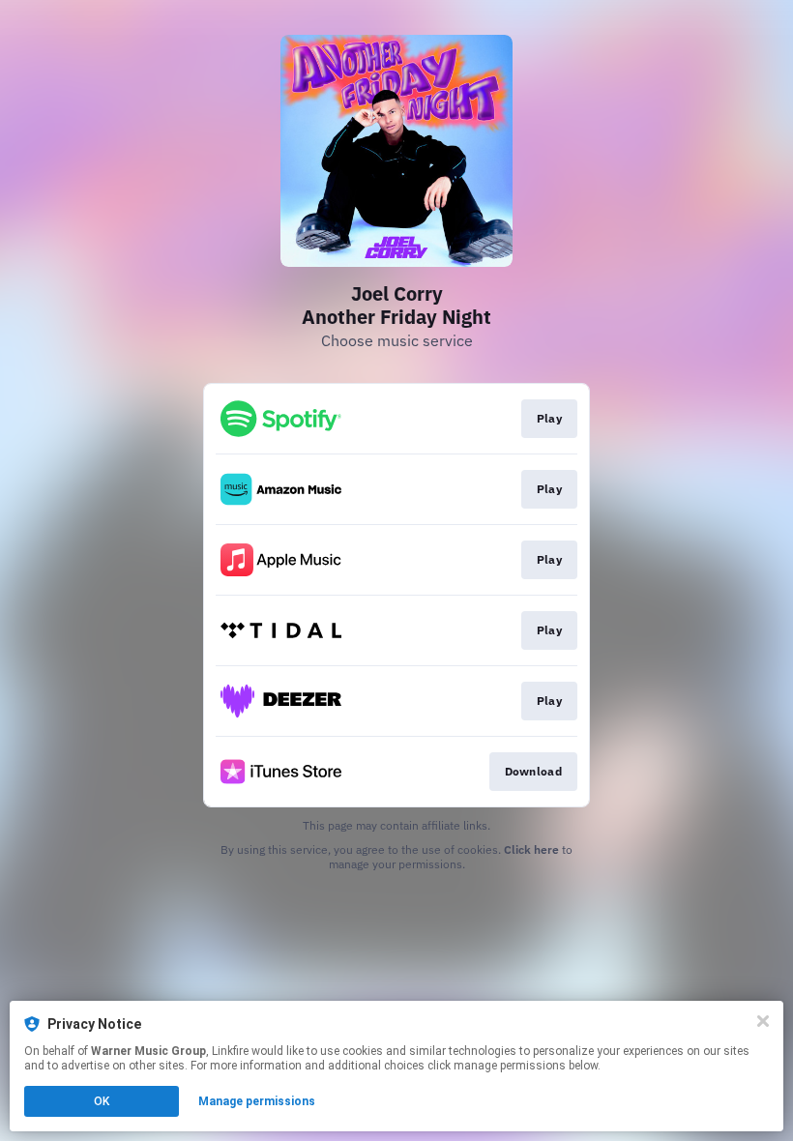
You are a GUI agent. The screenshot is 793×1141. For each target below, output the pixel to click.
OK (101, 1101)
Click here (531, 849)
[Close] (763, 1021)
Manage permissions (256, 1101)
